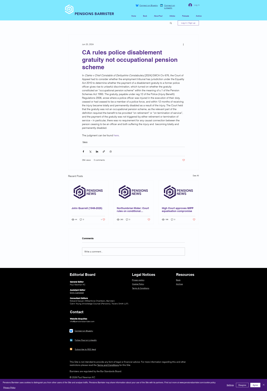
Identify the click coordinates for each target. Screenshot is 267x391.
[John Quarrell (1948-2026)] (88, 192)
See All (196, 175)
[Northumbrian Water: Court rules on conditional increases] (133, 192)
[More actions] (183, 44)
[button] (171, 23)
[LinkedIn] (161, 5)
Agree (255, 385)
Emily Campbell (77, 292)
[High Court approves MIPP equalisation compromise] (179, 192)
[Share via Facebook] (83, 151)
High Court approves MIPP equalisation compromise (177, 210)
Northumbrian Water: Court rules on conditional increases (133, 210)
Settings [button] (230, 385)
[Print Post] (110, 151)
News (85, 142)
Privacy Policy (9, 387)
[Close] (263, 385)
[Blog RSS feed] (71, 349)
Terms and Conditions (108, 365)
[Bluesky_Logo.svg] (137, 5)
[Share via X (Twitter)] (90, 151)
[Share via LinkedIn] (97, 151)
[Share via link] (103, 151)
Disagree (242, 385)
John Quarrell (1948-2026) (87, 208)
